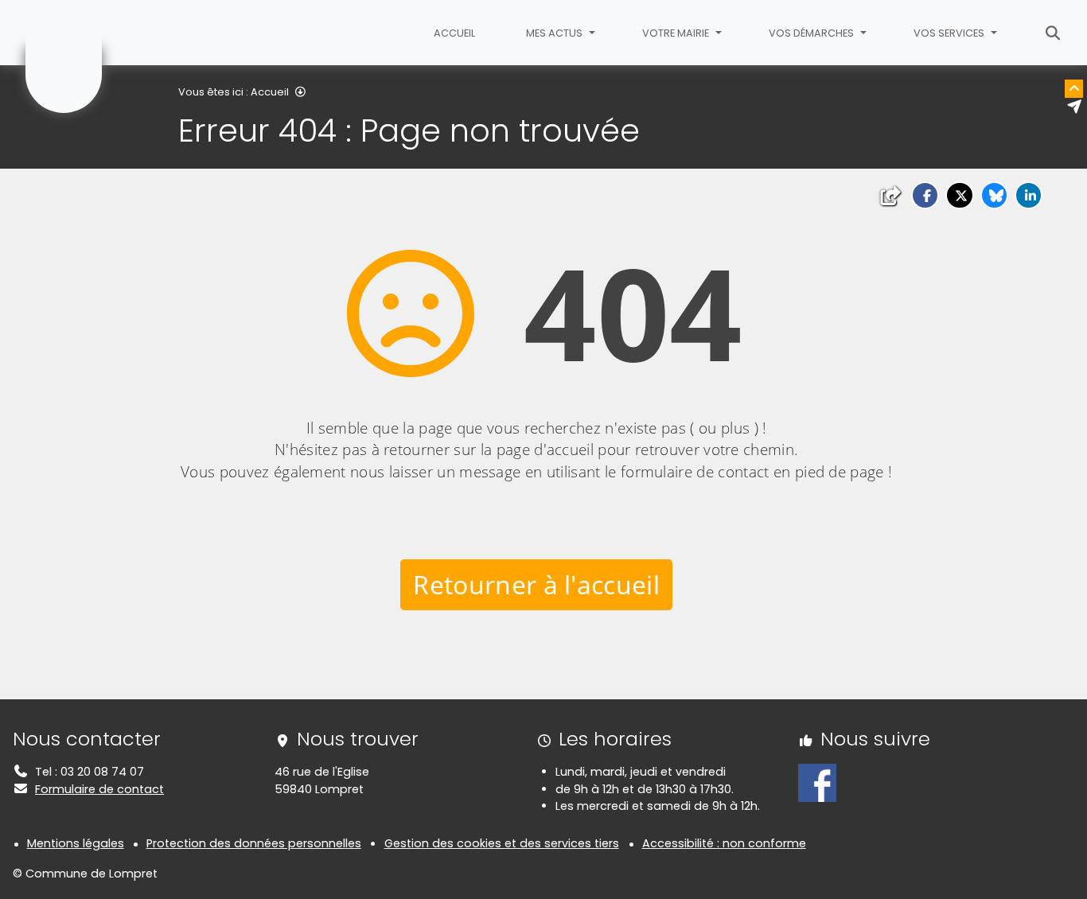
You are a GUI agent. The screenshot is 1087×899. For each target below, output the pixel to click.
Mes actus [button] (555, 33)
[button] (925, 195)
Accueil (454, 33)
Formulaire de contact (99, 789)
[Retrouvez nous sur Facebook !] (817, 782)
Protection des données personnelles (253, 843)
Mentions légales (75, 843)
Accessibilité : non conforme (724, 843)
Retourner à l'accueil (536, 584)
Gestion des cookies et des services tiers (501, 843)
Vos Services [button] (950, 33)
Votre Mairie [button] (676, 33)
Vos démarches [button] (812, 33)
